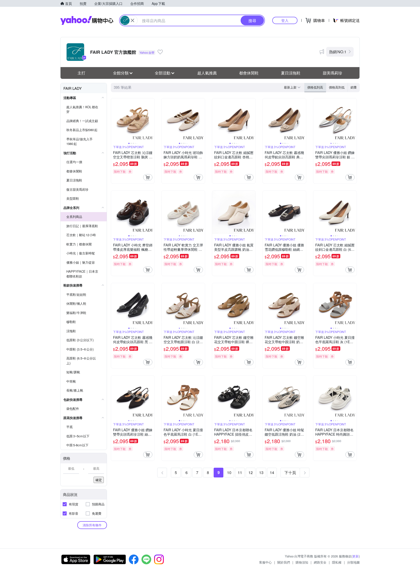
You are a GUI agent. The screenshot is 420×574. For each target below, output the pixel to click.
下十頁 (290, 472)
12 (250, 472)
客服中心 (265, 562)
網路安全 (320, 562)
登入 (285, 20)
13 (261, 472)
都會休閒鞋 (249, 73)
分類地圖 (353, 562)
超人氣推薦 (207, 73)
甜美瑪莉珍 (332, 73)
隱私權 (336, 562)
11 (240, 472)
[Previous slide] (114, 120)
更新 (355, 556)
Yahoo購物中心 (86, 20)
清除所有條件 (92, 525)
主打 (81, 73)
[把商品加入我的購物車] (147, 177)
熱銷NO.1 (337, 51)
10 (229, 472)
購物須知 (302, 562)
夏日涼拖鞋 (290, 73)
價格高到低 (337, 87)
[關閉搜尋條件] (132, 20)
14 (272, 472)
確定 (99, 479)
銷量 (353, 87)
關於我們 (283, 562)
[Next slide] (151, 120)
